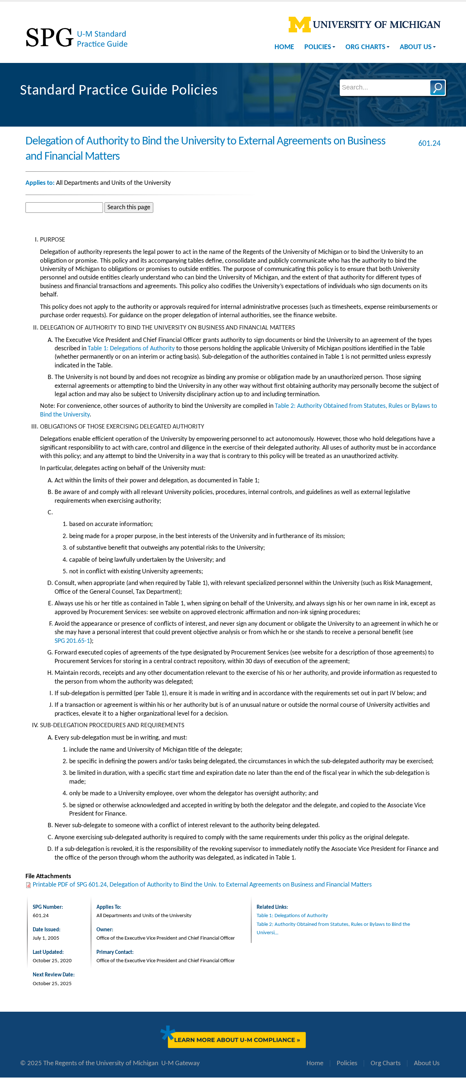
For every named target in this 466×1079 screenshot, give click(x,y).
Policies (317, 47)
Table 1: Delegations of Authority (131, 348)
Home (284, 47)
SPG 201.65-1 (72, 641)
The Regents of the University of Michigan (100, 1063)
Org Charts (365, 47)
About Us (415, 47)
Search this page (128, 207)
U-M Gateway (180, 1063)
